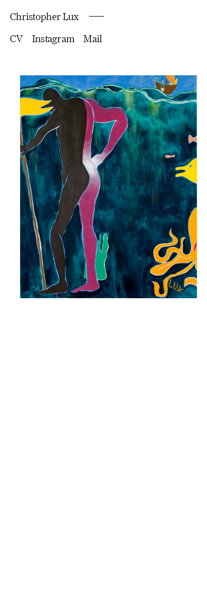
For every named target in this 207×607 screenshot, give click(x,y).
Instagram (53, 38)
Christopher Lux (44, 16)
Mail (92, 38)
